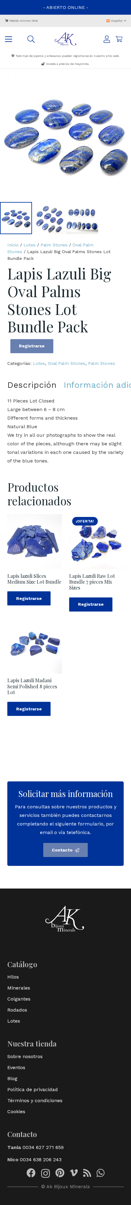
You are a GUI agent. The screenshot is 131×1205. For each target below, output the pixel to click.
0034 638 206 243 (41, 1159)
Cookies (16, 1111)
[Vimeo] (74, 1172)
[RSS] (87, 1172)
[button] (116, 21)
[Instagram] (45, 1173)
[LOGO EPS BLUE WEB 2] (65, 39)
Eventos (16, 1067)
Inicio (13, 244)
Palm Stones (54, 244)
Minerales (18, 988)
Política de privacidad (32, 1089)
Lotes (29, 244)
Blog (12, 1078)
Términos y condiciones (34, 1100)
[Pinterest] (59, 1172)
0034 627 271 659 (43, 1147)
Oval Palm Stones (66, 363)
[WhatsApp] (100, 1172)
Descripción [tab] (31, 385)
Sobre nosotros (25, 1056)
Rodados (17, 1010)
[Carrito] (119, 39)
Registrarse (31, 345)
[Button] (106, 39)
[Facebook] (31, 1172)
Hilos (13, 977)
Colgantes (18, 999)
